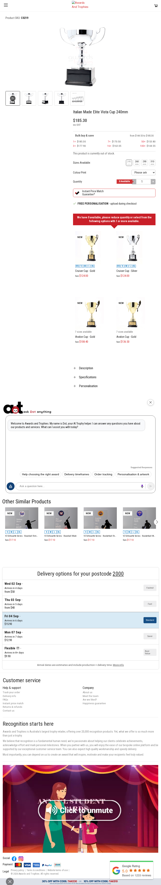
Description (86, 368)
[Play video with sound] (80, 809)
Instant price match (13, 703)
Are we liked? (90, 699)
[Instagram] (20, 858)
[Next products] (157, 522)
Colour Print (79, 172)
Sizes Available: (82, 162)
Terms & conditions (36, 870)
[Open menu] (6, 6)
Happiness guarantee (94, 703)
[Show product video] (12, 98)
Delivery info (9, 696)
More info (118, 665)
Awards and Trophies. (29, 873)
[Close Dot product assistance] (150, 402)
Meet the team (91, 696)
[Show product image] (29, 98)
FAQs (5, 699)
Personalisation (88, 386)
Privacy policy (17, 870)
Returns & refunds (12, 706)
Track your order (11, 692)
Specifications (87, 377)
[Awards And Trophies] (80, 6)
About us (87, 692)
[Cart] (156, 5)
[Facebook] (14, 858)
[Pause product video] (148, 29)
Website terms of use (58, 870)
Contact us (8, 710)
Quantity (77, 181)
